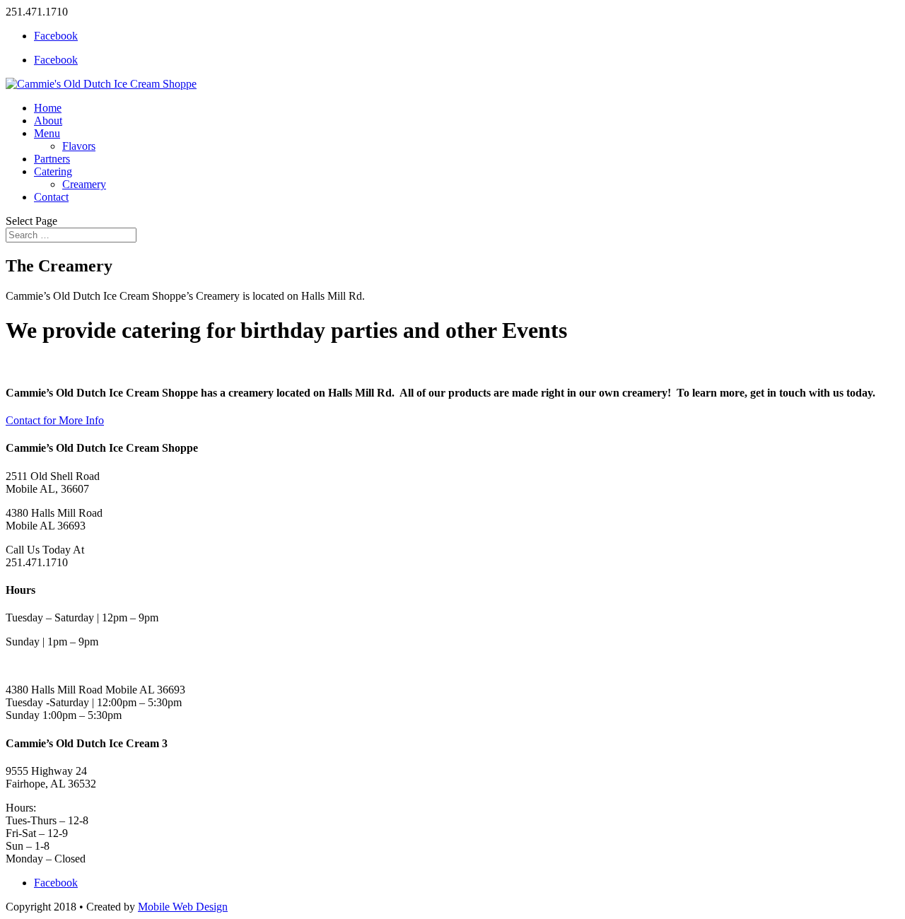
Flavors (78, 146)
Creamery (84, 184)
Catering (53, 171)
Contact (51, 197)
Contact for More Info (55, 420)
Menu (47, 133)
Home (48, 108)
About (48, 121)
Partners (52, 159)
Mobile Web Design (183, 907)
